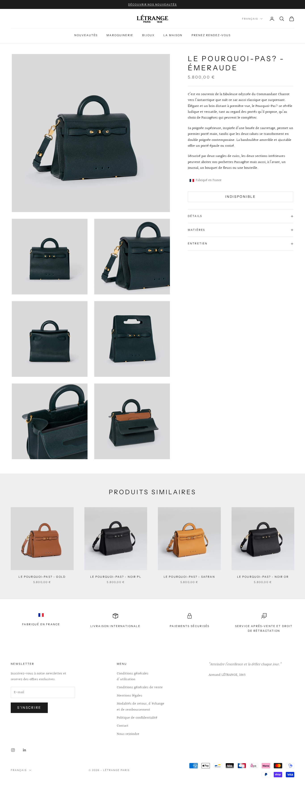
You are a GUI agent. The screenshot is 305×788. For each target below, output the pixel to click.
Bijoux (148, 35)
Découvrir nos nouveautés (152, 4)
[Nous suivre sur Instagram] (13, 750)
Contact (122, 726)
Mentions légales (129, 695)
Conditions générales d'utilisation (132, 676)
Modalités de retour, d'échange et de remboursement (140, 706)
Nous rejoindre (128, 734)
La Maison (172, 35)
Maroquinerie (120, 35)
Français (250, 18)
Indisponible (240, 197)
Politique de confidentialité (137, 718)
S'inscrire (29, 707)
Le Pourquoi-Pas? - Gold (42, 576)
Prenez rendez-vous (211, 35)
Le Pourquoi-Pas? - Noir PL (115, 576)
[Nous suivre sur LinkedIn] (24, 750)
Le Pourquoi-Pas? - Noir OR (263, 576)
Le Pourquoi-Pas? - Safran (189, 576)
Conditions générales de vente (140, 687)
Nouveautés (86, 35)
